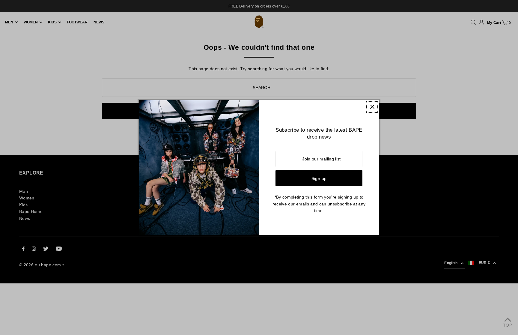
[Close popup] (372, 107)
